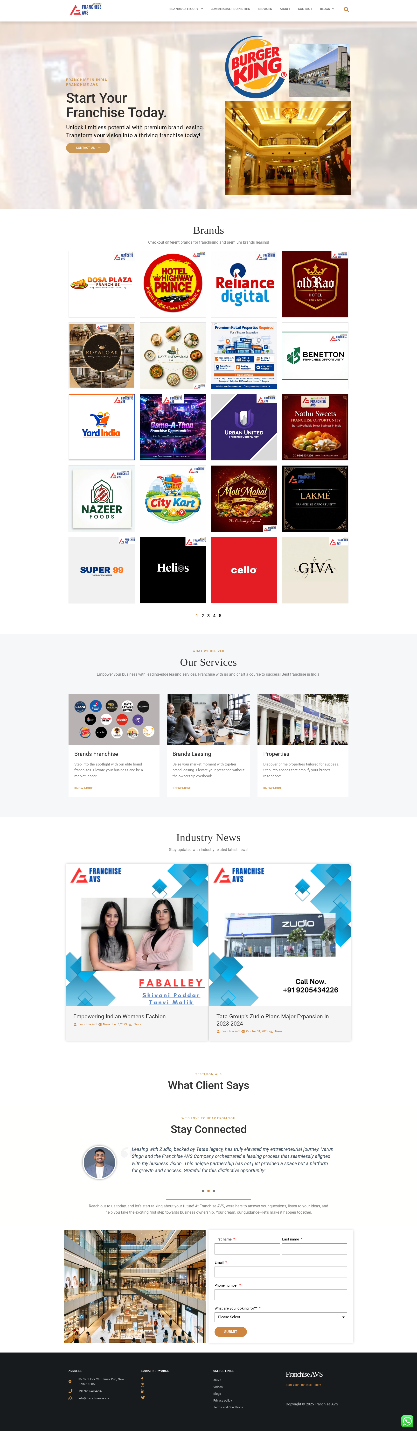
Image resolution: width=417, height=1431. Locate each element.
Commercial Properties (230, 9)
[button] (203, 1191)
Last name (291, 1239)
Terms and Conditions (228, 1407)
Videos (218, 1387)
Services (265, 9)
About (285, 9)
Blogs (325, 9)
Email (220, 1262)
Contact (305, 9)
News (137, 1024)
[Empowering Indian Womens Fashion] (137, 935)
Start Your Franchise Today (303, 1385)
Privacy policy (222, 1400)
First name (224, 1239)
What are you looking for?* (236, 1308)
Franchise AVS (87, 1024)
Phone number (227, 1285)
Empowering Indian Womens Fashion (119, 1016)
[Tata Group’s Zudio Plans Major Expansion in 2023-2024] (280, 935)
